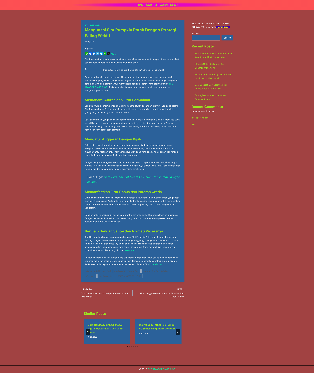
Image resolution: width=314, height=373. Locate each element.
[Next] (178, 332)
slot (193, 124)
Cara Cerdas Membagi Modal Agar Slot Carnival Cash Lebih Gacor (105, 328)
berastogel (129, 250)
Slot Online (90, 276)
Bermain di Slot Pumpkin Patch (98, 271)
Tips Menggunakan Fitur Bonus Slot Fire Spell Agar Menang (162, 293)
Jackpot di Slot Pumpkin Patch (126, 271)
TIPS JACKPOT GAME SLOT (129, 276)
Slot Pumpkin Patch (106, 276)
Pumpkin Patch (156, 264)
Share (113, 54)
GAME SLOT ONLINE (92, 25)
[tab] (127, 346)
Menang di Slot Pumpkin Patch (155, 271)
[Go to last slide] (88, 332)
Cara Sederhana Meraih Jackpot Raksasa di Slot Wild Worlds (104, 293)
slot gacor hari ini (200, 118)
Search (195, 33)
